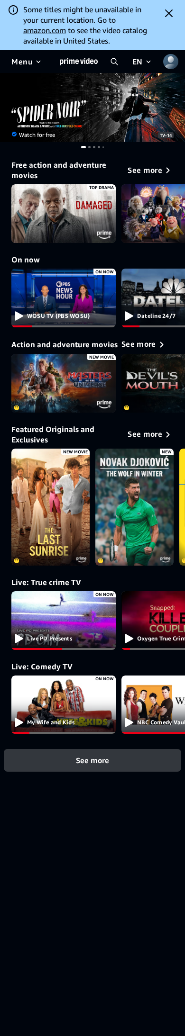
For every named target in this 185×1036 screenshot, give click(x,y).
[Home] (79, 61)
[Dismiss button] (169, 13)
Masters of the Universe (63, 383)
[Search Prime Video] (114, 62)
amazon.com (44, 30)
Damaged (63, 213)
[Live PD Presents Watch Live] (63, 620)
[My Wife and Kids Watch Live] (63, 705)
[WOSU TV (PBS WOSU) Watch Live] (63, 298)
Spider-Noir (92, 107)
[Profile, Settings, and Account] (170, 62)
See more (92, 760)
